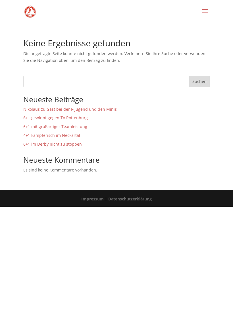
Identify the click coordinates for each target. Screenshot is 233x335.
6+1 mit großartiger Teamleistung (55, 126)
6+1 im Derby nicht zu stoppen (52, 144)
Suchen (199, 81)
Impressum (92, 199)
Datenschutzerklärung (130, 199)
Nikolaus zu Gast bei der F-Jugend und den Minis (70, 109)
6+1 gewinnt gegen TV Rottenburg (55, 117)
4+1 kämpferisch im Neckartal (51, 135)
